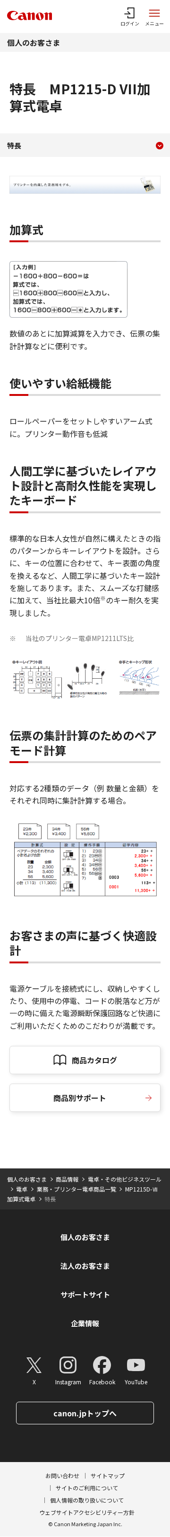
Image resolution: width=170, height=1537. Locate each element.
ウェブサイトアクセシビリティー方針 (87, 1512)
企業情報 (85, 1323)
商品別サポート (79, 1097)
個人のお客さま (33, 42)
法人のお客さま (85, 1266)
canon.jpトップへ (85, 1413)
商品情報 (67, 1179)
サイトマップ (108, 1475)
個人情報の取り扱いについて (87, 1500)
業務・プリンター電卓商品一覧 (76, 1189)
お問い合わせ (62, 1475)
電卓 (21, 1189)
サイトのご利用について (87, 1488)
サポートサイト (85, 1294)
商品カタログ (94, 1060)
